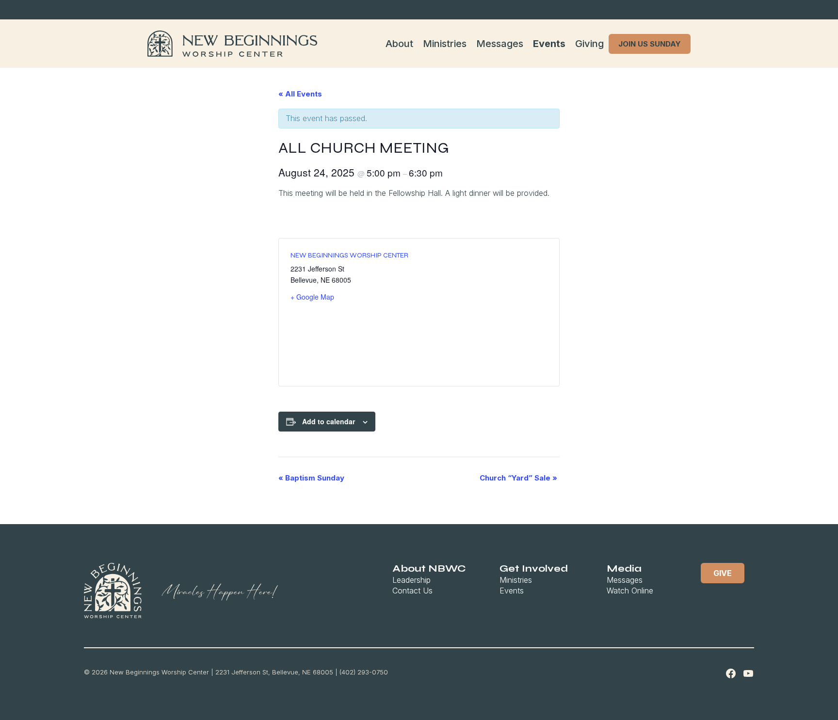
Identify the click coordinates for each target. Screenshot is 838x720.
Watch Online (630, 590)
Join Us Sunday (649, 43)
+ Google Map (312, 297)
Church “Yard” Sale (518, 477)
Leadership (411, 580)
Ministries (445, 43)
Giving (589, 43)
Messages (499, 43)
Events (549, 43)
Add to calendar (328, 421)
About (399, 43)
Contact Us (412, 590)
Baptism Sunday (311, 477)
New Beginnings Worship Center (349, 255)
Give (722, 573)
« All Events (300, 93)
